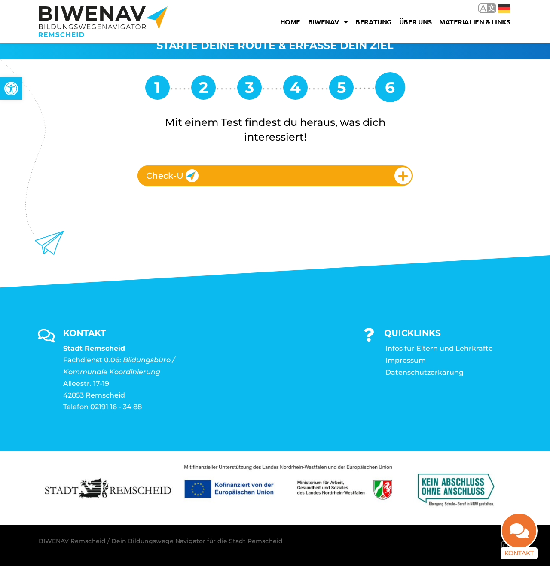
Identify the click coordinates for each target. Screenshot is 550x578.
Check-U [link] (164, 176)
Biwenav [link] (323, 21)
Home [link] (290, 21)
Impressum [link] (405, 360)
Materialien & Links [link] (474, 21)
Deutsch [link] (498, 8)
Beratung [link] (373, 21)
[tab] (275, 175)
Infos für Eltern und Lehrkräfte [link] (439, 348)
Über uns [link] (415, 21)
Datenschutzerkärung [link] (424, 372)
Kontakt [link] (519, 553)
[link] (11, 88)
